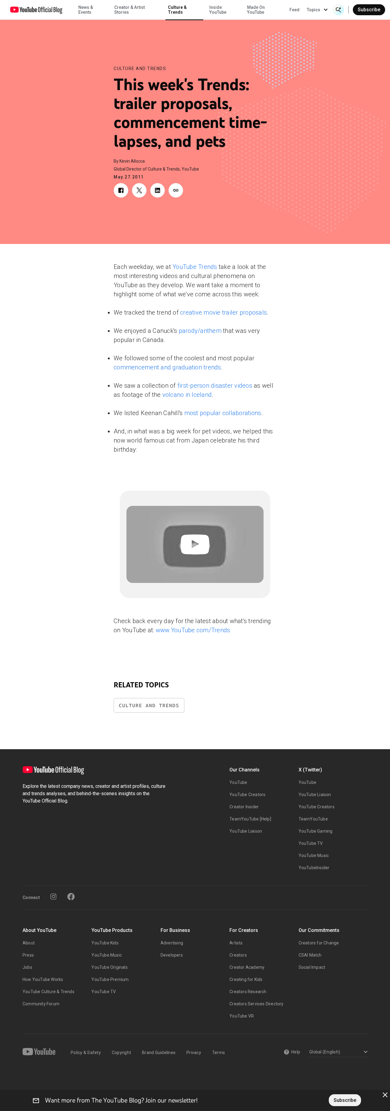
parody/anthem (200, 330)
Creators (238, 955)
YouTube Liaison (245, 831)
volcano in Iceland (187, 394)
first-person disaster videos (214, 385)
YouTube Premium (110, 979)
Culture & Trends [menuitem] (177, 10)
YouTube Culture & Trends (48, 991)
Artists (236, 942)
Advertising (172, 942)
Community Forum (41, 1003)
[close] (385, 1095)
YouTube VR (241, 1016)
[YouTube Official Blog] (36, 9)
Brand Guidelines (159, 1052)
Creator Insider (244, 806)
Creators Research (247, 991)
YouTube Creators (247, 794)
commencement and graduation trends (167, 367)
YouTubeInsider (314, 867)
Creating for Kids (245, 979)
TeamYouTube (313, 818)
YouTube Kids (104, 942)
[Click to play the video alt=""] (195, 544)
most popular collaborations (222, 413)
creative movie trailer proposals (223, 312)
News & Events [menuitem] (85, 10)
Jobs (27, 967)
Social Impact (312, 967)
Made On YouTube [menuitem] (256, 10)
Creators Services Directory (256, 1003)
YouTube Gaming (316, 831)
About (29, 942)
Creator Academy (246, 967)
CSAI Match (310, 955)
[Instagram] (53, 896)
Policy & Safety (86, 1052)
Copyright (121, 1052)
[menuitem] (294, 9)
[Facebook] (71, 896)
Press (28, 955)
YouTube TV (311, 843)
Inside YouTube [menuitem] (217, 10)
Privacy (193, 1052)
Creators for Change (319, 942)
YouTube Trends (194, 266)
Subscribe (369, 9)
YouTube (238, 782)
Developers (172, 955)
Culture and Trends (140, 68)
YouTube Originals (109, 967)
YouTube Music (314, 855)
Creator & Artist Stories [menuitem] (129, 10)
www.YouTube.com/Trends (193, 630)
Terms (218, 1052)
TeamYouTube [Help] (250, 818)
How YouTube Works (43, 979)
